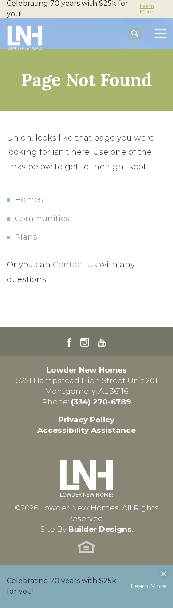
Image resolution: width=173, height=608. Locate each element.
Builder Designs (100, 529)
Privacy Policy (86, 419)
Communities (42, 219)
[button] (135, 34)
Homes (29, 199)
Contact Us (75, 265)
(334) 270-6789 (101, 401)
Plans (26, 237)
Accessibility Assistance (86, 430)
